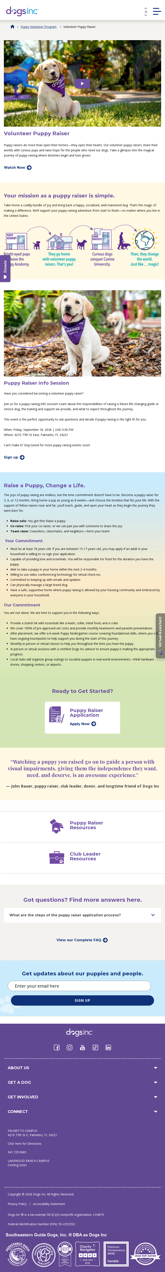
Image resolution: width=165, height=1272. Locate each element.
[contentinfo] (82, 144)
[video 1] (82, 83)
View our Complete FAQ (79, 940)
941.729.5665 (17, 1152)
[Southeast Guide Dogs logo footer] (82, 1032)
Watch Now (14, 167)
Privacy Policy (17, 1204)
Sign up (11, 457)
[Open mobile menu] (157, 11)
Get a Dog (19, 1082)
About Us (18, 1068)
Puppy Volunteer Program (39, 27)
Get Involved (23, 1097)
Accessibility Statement (49, 1204)
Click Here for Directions (24, 1143)
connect (18, 1112)
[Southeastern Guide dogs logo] (26, 11)
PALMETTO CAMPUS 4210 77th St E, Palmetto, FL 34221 (32, 1133)
